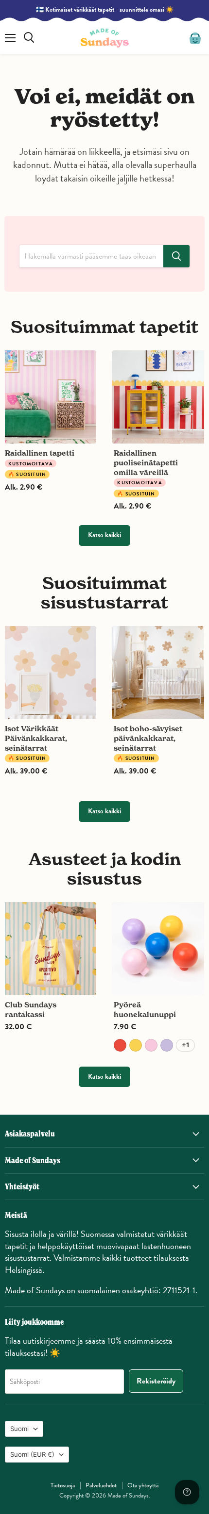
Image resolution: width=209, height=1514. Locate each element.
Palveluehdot (101, 1485)
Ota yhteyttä (142, 1485)
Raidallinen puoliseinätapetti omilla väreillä (146, 462)
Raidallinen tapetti (39, 453)
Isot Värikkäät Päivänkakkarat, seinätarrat (36, 738)
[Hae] (176, 256)
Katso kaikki (104, 535)
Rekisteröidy (156, 1381)
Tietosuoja (63, 1485)
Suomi (19, 1428)
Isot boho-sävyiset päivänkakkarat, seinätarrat (148, 738)
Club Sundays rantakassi (30, 1009)
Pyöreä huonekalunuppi (145, 1009)
